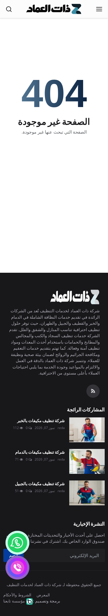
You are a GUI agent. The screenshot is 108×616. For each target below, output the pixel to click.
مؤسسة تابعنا (14, 601)
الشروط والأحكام (17, 594)
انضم (13, 555)
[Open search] (9, 9)
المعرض (43, 594)
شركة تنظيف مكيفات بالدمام (40, 451)
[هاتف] (17, 567)
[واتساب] (17, 542)
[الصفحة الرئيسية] (54, 9)
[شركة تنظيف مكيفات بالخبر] (87, 429)
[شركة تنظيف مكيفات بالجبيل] (87, 492)
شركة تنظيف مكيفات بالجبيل (40, 483)
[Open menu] (99, 9)
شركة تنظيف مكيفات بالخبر (41, 420)
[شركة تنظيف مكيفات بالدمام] (87, 461)
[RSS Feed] (93, 391)
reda (61, 427)
